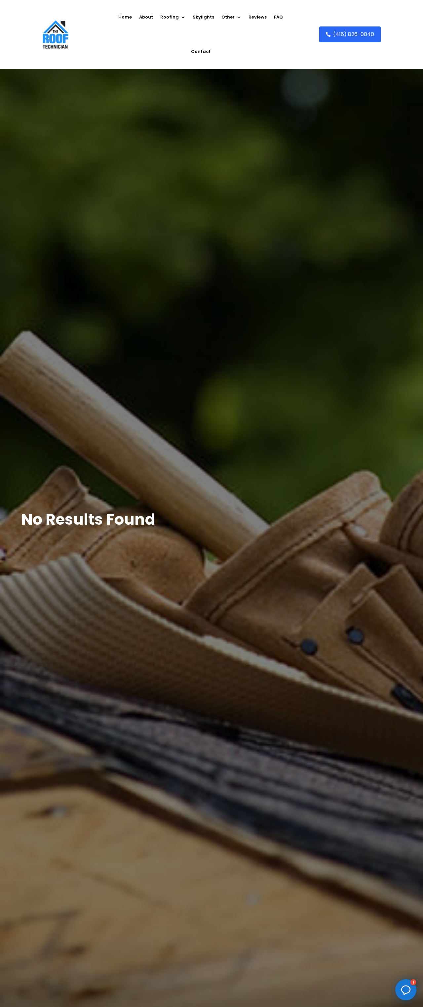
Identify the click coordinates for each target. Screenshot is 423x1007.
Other (228, 17)
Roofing (169, 17)
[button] (405, 989)
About (146, 17)
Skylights (203, 17)
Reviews (258, 17)
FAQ (278, 17)
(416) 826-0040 (353, 34)
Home (125, 17)
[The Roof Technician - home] (55, 34)
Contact (201, 51)
